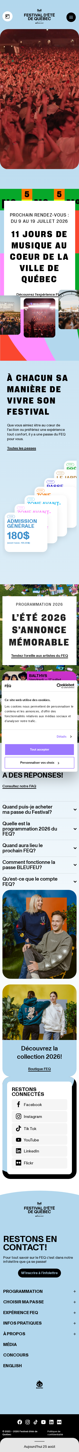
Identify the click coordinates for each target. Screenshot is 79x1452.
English (12, 1366)
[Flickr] (59, 1422)
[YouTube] (43, 1422)
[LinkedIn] (51, 1422)
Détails (62, 736)
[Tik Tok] (35, 1422)
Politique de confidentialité (55, 1433)
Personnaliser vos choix (37, 762)
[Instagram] (27, 1422)
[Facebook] (19, 1422)
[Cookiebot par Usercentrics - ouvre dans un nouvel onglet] (56, 686)
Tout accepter (39, 749)
